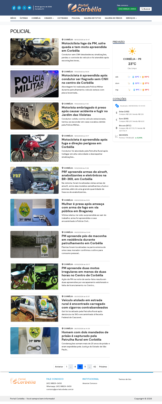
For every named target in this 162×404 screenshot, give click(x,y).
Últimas (24, 18)
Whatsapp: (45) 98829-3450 (59, 386)
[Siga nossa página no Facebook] (14, 7)
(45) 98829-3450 (127, 9)
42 (94, 366)
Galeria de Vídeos (113, 18)
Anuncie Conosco (90, 383)
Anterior (59, 366)
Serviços (130, 18)
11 (85, 366)
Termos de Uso (125, 379)
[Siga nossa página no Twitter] (24, 7)
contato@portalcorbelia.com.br (60, 389)
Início (13, 18)
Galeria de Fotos (92, 18)
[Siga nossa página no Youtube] (29, 7)
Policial (76, 18)
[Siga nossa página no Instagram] (19, 7)
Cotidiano (62, 18)
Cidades (48, 18)
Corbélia (36, 18)
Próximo (103, 366)
